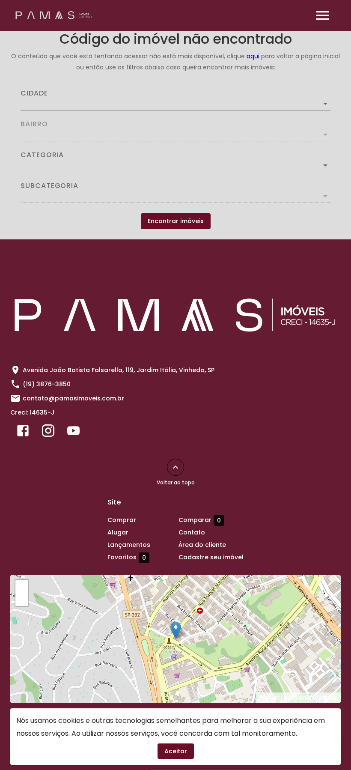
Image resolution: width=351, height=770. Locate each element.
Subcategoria (49, 185)
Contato (191, 532)
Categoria (42, 155)
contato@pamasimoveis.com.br (73, 398)
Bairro (34, 124)
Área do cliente (202, 544)
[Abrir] (325, 104)
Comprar (121, 520)
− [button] (22, 599)
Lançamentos (128, 544)
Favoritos (126, 557)
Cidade (34, 93)
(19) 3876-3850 (47, 384)
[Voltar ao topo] (175, 467)
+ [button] (22, 586)
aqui (253, 56)
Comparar (199, 520)
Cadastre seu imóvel (211, 557)
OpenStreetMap (314, 697)
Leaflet (269, 697)
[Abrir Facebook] (22, 432)
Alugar (117, 532)
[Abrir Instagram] (48, 432)
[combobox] (175, 100)
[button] (175, 165)
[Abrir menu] (322, 15)
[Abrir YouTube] (73, 432)
